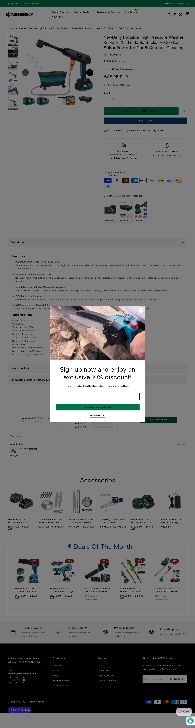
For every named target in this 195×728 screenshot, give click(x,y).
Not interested (97, 415)
